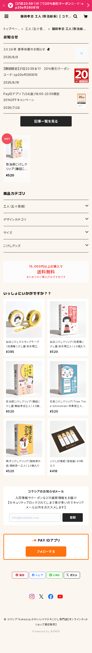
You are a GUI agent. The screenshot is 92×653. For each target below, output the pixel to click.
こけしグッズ (12, 246)
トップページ (10, 29)
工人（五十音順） (34, 29)
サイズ (7, 232)
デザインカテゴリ (14, 219)
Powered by (41, 631)
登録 (73, 517)
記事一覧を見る (46, 121)
